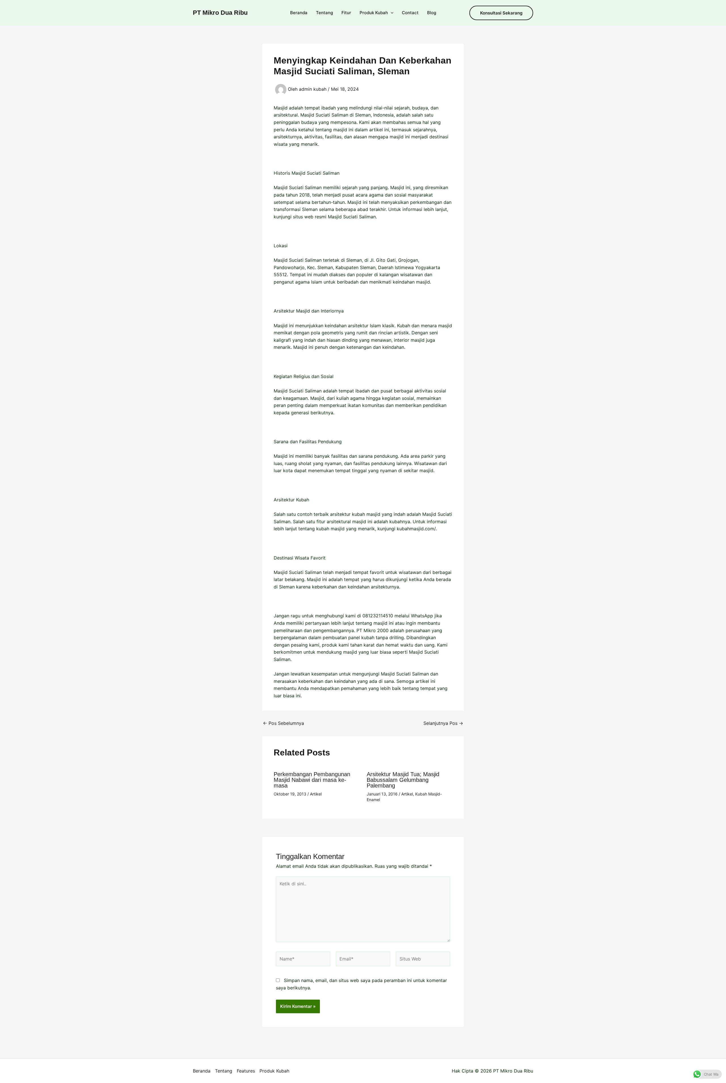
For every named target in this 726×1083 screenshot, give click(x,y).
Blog (431, 12)
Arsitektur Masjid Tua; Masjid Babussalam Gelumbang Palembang (403, 780)
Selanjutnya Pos (443, 723)
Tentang (324, 12)
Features (246, 1071)
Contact (410, 12)
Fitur (346, 12)
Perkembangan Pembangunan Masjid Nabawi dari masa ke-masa (312, 780)
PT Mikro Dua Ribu (220, 12)
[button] (390, 13)
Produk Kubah (374, 12)
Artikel (316, 793)
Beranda (298, 12)
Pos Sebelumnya (283, 723)
